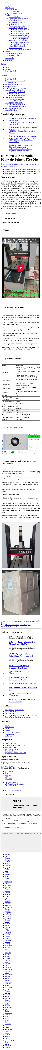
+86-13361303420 (11, 713)
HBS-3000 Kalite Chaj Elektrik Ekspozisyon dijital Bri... (22, 643)
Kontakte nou (9, 59)
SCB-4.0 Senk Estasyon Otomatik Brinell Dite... (19, 667)
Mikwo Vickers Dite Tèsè (17, 22)
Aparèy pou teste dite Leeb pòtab (19, 26)
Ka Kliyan (8, 60)
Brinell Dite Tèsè (14, 17)
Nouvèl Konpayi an (15, 13)
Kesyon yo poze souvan (12, 57)
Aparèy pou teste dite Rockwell (19, 19)
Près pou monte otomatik (21, 37)
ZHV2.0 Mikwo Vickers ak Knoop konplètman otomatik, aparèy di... (20, 150)
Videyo (7, 730)
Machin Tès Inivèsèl (15, 48)
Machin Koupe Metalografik (18, 28)
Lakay (7, 6)
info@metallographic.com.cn (14, 710)
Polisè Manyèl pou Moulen (21, 44)
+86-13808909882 (11, 711)
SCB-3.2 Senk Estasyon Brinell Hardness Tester (22, 700)
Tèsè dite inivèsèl (14, 24)
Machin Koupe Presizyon (21, 33)
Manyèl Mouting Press (20, 39)
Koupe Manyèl (18, 31)
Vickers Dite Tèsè (14, 20)
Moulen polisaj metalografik (18, 40)
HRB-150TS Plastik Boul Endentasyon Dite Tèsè (19, 679)
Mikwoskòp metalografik (17, 46)
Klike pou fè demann (7, 766)
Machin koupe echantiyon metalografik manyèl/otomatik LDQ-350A (15, 625)
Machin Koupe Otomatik (21, 29)
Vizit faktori (13, 9)
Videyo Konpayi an (15, 53)
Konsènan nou (9, 8)
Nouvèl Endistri (14, 11)
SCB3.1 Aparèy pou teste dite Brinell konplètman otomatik (21, 655)
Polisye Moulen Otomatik (21, 42)
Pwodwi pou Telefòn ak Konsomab (20, 49)
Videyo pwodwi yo (15, 55)
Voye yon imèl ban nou (8, 214)
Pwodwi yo (8, 15)
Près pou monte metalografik (18, 35)
